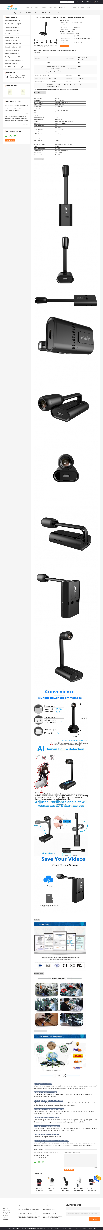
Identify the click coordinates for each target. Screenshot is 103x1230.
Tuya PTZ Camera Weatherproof (65, 1145)
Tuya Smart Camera (19, 13)
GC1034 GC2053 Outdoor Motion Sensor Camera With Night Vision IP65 (78, 1189)
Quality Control (64, 7)
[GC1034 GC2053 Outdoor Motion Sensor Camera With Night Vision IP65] (78, 1181)
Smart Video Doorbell (11, 40)
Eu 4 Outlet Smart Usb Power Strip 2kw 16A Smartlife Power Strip (53, 1212)
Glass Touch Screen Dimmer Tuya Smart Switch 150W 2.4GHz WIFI (29, 1212)
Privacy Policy (11, 1228)
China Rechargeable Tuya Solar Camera (26, 1228)
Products (34, 7)
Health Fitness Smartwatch (13, 67)
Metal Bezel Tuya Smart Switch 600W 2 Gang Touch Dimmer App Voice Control (29, 1208)
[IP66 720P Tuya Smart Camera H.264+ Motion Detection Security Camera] (65, 1181)
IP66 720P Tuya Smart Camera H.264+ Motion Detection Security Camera (65, 1189)
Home (27, 7)
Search (76, 1)
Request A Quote (86, 1)
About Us (43, 7)
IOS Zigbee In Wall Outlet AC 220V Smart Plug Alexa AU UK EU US (53, 1208)
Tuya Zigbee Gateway (11, 57)
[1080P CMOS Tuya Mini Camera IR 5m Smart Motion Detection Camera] (45, 29)
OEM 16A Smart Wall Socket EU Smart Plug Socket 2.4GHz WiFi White (53, 1216)
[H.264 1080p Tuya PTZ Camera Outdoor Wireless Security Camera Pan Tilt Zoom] (39, 1181)
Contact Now (64, 46)
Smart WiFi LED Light (11, 50)
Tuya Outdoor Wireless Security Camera (46, 1145)
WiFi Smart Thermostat (12, 44)
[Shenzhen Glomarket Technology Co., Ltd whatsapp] (11, 136)
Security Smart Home (11, 20)
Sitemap (5, 1219)
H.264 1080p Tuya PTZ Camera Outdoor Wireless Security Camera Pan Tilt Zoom (39, 1189)
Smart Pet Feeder (10, 63)
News (82, 7)
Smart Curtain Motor (11, 53)
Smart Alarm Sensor (10, 34)
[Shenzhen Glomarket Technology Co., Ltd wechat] (16, 136)
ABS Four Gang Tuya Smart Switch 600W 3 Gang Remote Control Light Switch (29, 1216)
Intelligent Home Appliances (13, 60)
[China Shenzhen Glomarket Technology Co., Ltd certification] (9, 92)
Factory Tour (52, 7)
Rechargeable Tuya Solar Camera (83, 1145)
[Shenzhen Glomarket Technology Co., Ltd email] (7, 136)
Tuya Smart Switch (10, 27)
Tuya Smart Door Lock (11, 24)
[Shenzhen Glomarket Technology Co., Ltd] (12, 7)
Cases (89, 7)
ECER (94, 1228)
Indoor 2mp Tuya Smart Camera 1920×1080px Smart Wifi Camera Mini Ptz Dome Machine (91, 1189)
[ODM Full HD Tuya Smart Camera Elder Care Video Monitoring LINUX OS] (52, 1181)
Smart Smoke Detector (12, 47)
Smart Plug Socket (10, 37)
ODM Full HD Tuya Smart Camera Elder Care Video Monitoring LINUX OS (52, 1189)
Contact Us (75, 7)
